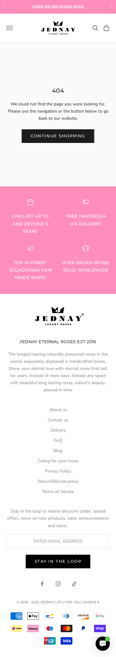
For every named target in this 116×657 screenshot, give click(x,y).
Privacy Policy (58, 471)
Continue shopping (58, 135)
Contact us (58, 420)
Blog (58, 451)
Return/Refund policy (58, 481)
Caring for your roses (58, 461)
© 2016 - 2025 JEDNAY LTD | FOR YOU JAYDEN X (58, 602)
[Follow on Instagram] (58, 584)
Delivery (58, 430)
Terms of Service (58, 492)
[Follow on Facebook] (42, 584)
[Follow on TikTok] (74, 584)
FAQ (58, 440)
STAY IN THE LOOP (58, 561)
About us (58, 410)
